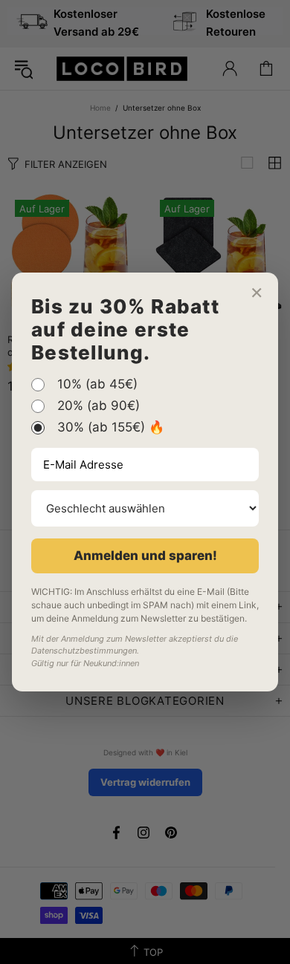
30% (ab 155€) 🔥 (110, 427)
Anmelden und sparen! (145, 555)
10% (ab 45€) (97, 384)
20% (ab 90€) (98, 406)
